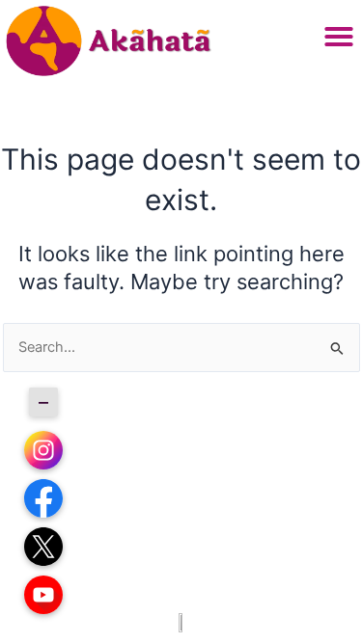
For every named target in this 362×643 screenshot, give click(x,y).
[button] (339, 36)
